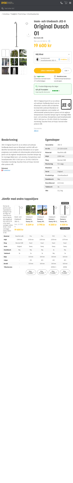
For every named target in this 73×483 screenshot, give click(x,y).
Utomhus (6, 14)
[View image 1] (5, 53)
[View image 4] (5, 62)
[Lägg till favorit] (26, 23)
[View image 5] (14, 62)
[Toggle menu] (70, 3)
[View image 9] (23, 70)
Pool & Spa (22, 14)
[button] (53, 59)
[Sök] (2, 8)
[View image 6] (23, 62)
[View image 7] (5, 70)
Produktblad (6, 170)
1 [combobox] (66, 71)
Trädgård (14, 14)
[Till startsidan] (8, 3)
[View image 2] (14, 53)
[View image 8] (14, 70)
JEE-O (36, 131)
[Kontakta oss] (61, 3)
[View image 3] (23, 53)
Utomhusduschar (33, 14)
